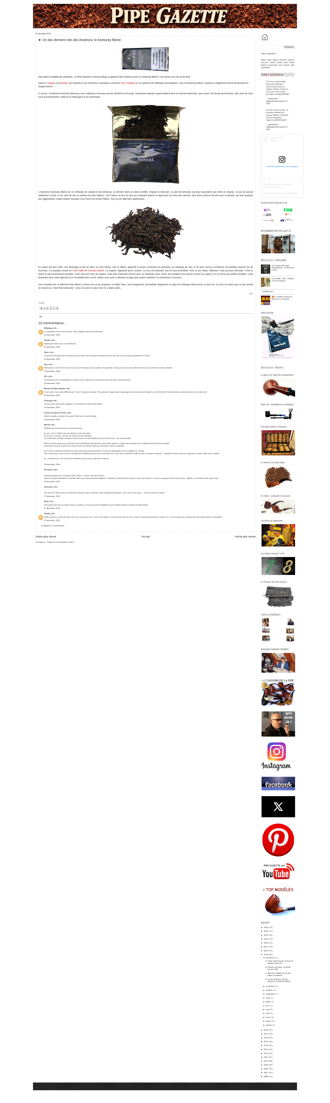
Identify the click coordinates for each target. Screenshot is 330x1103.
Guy (46, 364)
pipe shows (289, 62)
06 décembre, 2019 (52, 481)
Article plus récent (46, 536)
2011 (266, 1057)
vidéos (272, 62)
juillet (268, 1002)
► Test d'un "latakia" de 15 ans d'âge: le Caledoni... (278, 974)
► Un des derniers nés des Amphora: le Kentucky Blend (277, 980)
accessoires (273, 65)
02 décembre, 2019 (52, 371)
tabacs (263, 60)
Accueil (146, 536)
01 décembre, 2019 (52, 335)
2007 (266, 1073)
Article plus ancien (245, 536)
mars (268, 1017)
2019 (266, 954)
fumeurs (291, 60)
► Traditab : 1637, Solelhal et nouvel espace (283, 279)
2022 (266, 943)
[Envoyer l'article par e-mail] (40, 316)
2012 (266, 1053)
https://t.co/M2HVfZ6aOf (276, 120)
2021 (266, 947)
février (269, 1021)
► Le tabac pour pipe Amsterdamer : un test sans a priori (283, 267)
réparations (265, 67)
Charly (47, 340)
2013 (266, 1049)
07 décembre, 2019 (52, 496)
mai (267, 1009)
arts (280, 65)
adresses (283, 60)
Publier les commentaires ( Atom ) (61, 542)
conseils (286, 65)
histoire (264, 65)
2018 (266, 1030)
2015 (266, 1041)
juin (267, 1006)
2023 (266, 939)
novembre (270, 986)
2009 (266, 1065)
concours (264, 62)
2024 (266, 935)
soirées (280, 62)
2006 (266, 1076)
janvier (269, 1025)
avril (268, 1013)
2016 (266, 1038)
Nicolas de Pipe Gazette (54, 388)
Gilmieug (48, 328)
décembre (270, 958)
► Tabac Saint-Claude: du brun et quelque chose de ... (279, 962)
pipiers (275, 60)
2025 (266, 931)
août (268, 998)
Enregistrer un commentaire (53, 526)
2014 (266, 1045)
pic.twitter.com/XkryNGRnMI (277, 94)
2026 (266, 927)
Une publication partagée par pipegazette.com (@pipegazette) (288, 193)
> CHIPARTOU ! (267, 292)
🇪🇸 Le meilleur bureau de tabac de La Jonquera (282, 298)
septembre (270, 994)
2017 (266, 1034)
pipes (269, 60)
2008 (266, 1069)
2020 (266, 951)
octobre (269, 990)
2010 (266, 1061)
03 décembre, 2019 (52, 407)
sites (292, 65)
